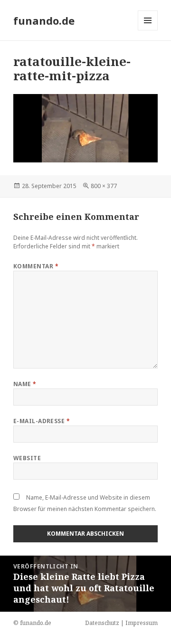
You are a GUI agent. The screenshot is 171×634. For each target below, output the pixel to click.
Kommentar (35, 266)
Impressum (141, 623)
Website (27, 458)
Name (25, 384)
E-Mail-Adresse (41, 421)
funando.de (44, 20)
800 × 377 (104, 186)
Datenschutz (102, 623)
